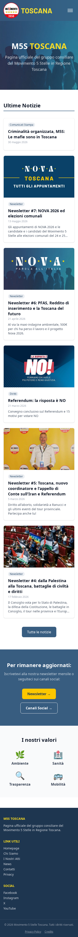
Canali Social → (39, 708)
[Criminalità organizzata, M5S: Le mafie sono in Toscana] (39, 134)
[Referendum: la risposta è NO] (39, 384)
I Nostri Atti (11, 859)
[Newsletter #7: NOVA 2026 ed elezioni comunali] (39, 199)
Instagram (11, 898)
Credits (49, 932)
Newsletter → (39, 693)
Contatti (9, 869)
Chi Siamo (10, 853)
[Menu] (70, 10)
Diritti (13, 394)
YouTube (9, 908)
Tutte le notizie (39, 632)
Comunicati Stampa (21, 125)
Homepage (11, 848)
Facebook (10, 893)
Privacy (8, 874)
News (7, 864)
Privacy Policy (33, 932)
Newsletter (16, 204)
